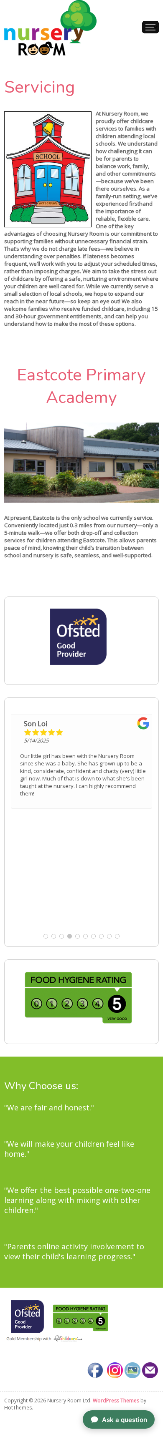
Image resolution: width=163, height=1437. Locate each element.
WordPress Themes (116, 1400)
